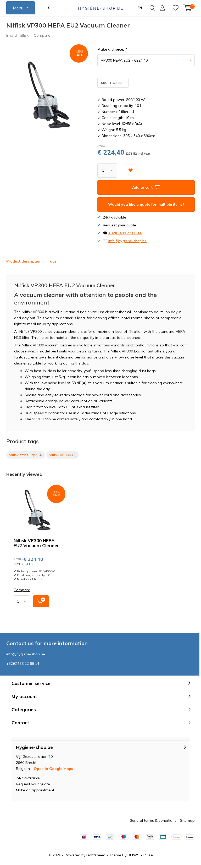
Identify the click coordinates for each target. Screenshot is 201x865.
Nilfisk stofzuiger (26, 455)
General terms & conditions (153, 820)
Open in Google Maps (53, 768)
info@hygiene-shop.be (127, 240)
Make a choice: (112, 49)
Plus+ (148, 855)
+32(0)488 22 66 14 (125, 233)
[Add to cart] (41, 601)
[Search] (152, 8)
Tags (52, 261)
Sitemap (187, 820)
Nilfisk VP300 (62, 455)
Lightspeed (95, 855)
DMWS (133, 855)
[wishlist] (175, 8)
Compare (42, 35)
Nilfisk (24, 35)
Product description (24, 261)
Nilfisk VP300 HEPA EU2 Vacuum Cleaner (36, 543)
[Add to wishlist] (130, 170)
